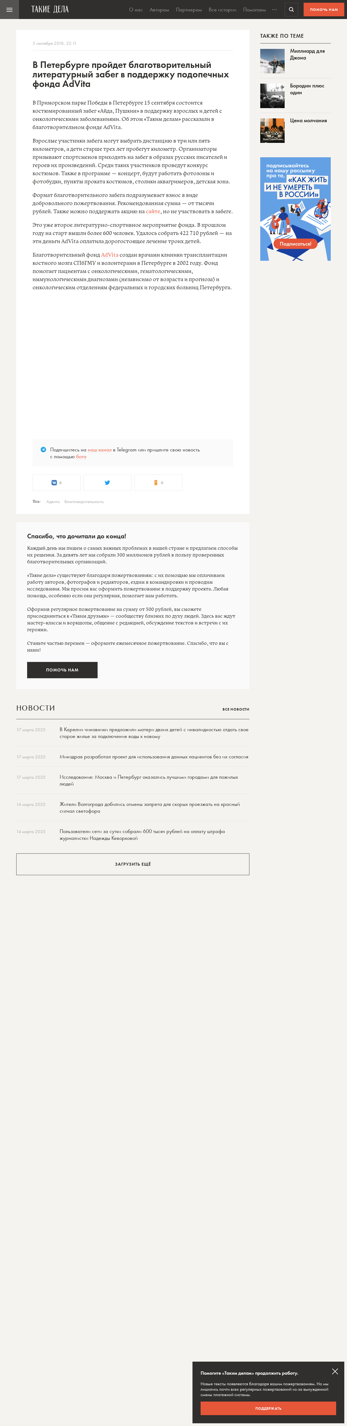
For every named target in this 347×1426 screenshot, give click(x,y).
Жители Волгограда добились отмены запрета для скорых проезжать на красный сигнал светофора (150, 807)
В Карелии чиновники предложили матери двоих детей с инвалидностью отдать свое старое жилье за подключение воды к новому (154, 733)
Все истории (222, 9)
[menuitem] (9, 9)
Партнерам (189, 9)
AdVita (109, 255)
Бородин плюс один (307, 89)
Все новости (236, 709)
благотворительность (84, 501)
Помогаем (254, 9)
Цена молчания (308, 120)
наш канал (100, 449)
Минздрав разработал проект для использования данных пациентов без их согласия (154, 756)
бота (81, 456)
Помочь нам (324, 9)
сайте (153, 212)
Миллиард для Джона (307, 54)
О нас (136, 9)
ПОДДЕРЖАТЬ (268, 1408)
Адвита (53, 501)
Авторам (159, 9)
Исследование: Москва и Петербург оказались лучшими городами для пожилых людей (149, 780)
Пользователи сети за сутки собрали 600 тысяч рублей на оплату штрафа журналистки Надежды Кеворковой (142, 834)
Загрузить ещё (133, 864)
